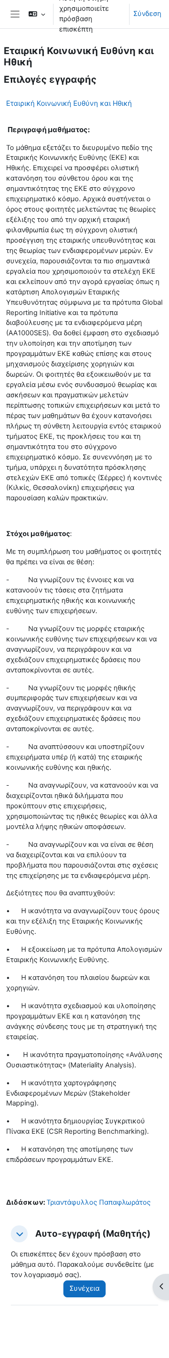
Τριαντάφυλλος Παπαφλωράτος (98, 1202)
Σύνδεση (147, 13)
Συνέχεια (84, 1288)
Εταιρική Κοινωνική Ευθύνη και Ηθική (69, 103)
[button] (37, 14)
